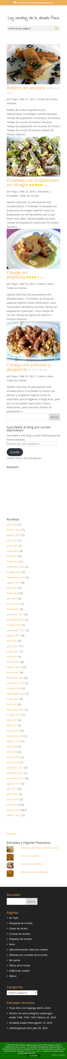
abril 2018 (12, 751)
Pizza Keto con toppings (22, 1008)
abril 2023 (12, 556)
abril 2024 (12, 524)
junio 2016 (12, 794)
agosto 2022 (14, 582)
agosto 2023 (14, 535)
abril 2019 (12, 725)
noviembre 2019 (16, 709)
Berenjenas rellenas (32, 864)
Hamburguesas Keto (20, 1028)
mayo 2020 (13, 699)
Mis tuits (11, 833)
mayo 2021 (13, 651)
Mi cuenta (14, 960)
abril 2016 (12, 804)
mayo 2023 (13, 551)
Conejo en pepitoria (25, 274)
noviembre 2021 (16, 619)
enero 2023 (13, 561)
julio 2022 (12, 587)
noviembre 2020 (16, 683)
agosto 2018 (14, 741)
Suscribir (15, 452)
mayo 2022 (13, 593)
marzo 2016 (13, 810)
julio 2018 (12, 746)
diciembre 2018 (15, 736)
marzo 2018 (13, 757)
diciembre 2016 (15, 773)
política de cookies (33, 1051)
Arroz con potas (30, 855)
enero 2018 (13, 762)
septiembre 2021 (16, 630)
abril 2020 (12, 704)
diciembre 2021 (15, 614)
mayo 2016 (13, 799)
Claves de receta (18, 928)
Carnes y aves (45, 283)
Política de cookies (19, 970)
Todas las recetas (47, 99)
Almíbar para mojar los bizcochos (39, 847)
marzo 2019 (13, 730)
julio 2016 (12, 788)
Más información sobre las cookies (28, 949)
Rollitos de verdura (26, 90)
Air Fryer (13, 917)
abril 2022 (12, 598)
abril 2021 (12, 656)
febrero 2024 (14, 529)
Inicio (12, 944)
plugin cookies (58, 1055)
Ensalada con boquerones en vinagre (33, 182)
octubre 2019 (14, 714)
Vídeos (12, 976)
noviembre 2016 (16, 778)
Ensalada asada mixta (21, 1022)
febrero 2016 (14, 815)
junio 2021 (12, 646)
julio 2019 (12, 720)
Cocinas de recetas (19, 933)
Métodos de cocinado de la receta (28, 955)
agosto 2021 (14, 635)
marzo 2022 (13, 603)
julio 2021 (12, 640)
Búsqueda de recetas (21, 923)
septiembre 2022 (16, 577)
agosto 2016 (14, 783)
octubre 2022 (14, 572)
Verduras (11, 103)
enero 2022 (13, 609)
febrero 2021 (14, 667)
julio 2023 (12, 540)
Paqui (14, 99)
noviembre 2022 (16, 566)
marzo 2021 (13, 661)
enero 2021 (13, 672)
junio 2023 (12, 545)
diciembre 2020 (15, 677)
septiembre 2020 (16, 693)
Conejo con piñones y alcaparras (29, 367)
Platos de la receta (19, 965)
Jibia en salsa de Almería (34, 872)
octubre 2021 (14, 625)
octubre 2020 (14, 688)
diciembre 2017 (15, 767)
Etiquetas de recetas (20, 939)
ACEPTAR (33, 1056)
